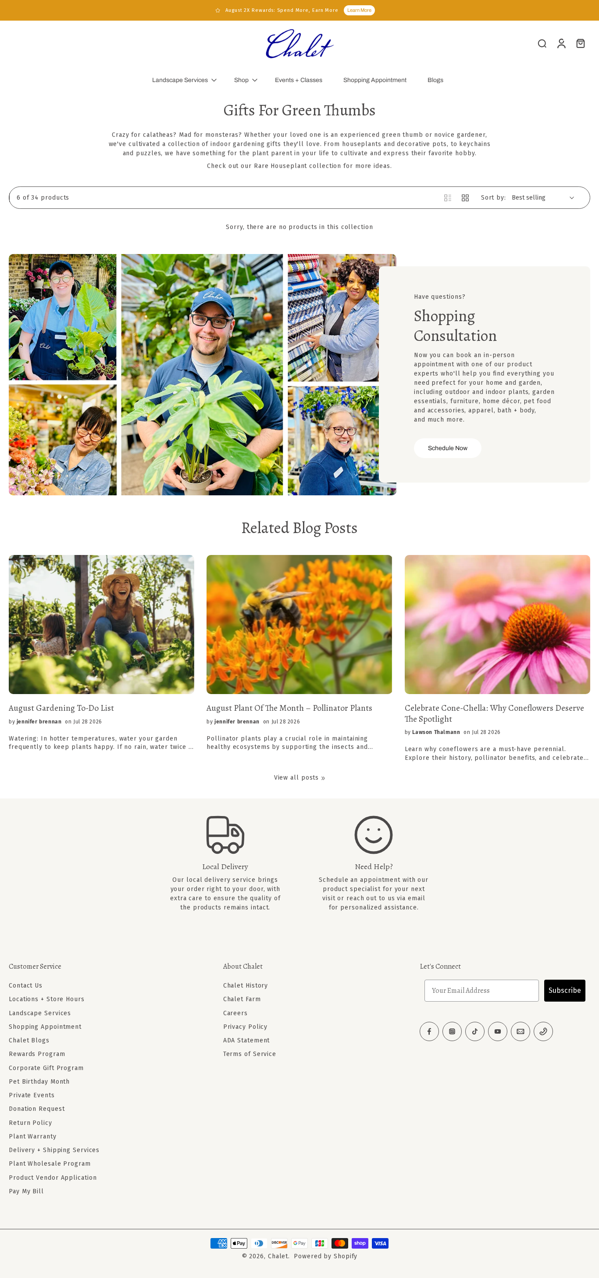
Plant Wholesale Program (50, 1163)
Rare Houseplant (280, 166)
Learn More (359, 10)
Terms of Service (249, 1054)
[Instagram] (452, 1031)
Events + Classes (298, 80)
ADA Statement (246, 1040)
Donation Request (36, 1109)
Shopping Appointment (374, 80)
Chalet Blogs (29, 1040)
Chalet (278, 1256)
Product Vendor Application (52, 1177)
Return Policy (30, 1122)
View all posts (296, 777)
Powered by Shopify (325, 1256)
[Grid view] (465, 197)
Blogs (435, 80)
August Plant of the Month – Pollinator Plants (289, 708)
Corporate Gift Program (46, 1067)
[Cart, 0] (580, 43)
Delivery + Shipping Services (54, 1150)
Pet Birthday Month (39, 1081)
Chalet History (245, 985)
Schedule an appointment (359, 880)
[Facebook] (429, 1031)
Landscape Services (180, 80)
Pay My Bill (26, 1191)
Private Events (32, 1095)
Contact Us (26, 985)
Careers (235, 1013)
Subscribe (565, 990)
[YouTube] (497, 1031)
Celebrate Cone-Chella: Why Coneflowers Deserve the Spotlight (494, 713)
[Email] (520, 1031)
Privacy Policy (245, 1027)
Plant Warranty (33, 1136)
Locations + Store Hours (47, 999)
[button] (103, 966)
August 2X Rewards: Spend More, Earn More (282, 10)
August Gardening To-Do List (61, 708)
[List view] (448, 197)
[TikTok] (475, 1031)
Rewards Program (37, 1054)
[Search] (542, 43)
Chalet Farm (242, 999)
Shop (241, 80)
